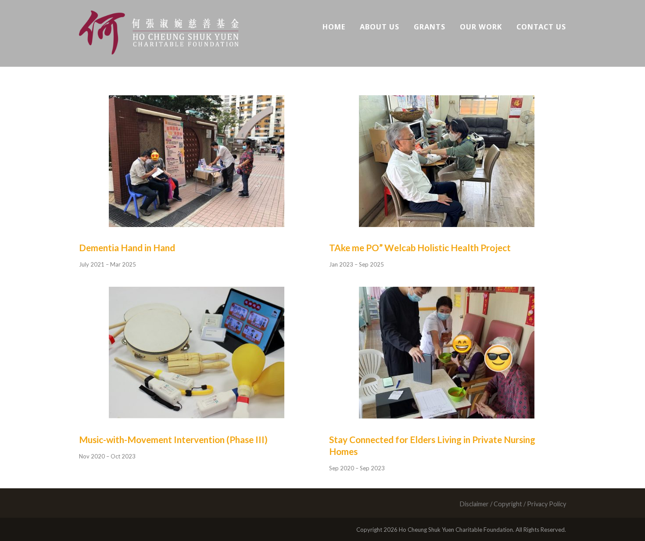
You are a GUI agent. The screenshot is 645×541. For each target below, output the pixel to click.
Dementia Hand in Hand (127, 247)
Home (333, 27)
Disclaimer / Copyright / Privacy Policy (512, 504)
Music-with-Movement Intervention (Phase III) (173, 439)
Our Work (481, 27)
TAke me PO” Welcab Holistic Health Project (420, 247)
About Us (379, 27)
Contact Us (541, 27)
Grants (429, 27)
